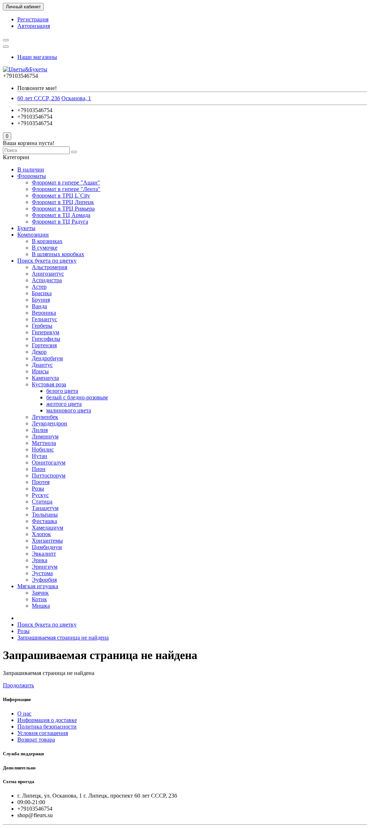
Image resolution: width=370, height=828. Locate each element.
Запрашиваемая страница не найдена (63, 637)
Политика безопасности (47, 726)
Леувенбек (45, 417)
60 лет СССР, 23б (38, 98)
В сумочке (44, 248)
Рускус (40, 495)
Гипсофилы (46, 339)
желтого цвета (64, 404)
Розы (38, 488)
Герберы (42, 326)
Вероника (44, 313)
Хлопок (41, 534)
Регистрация (32, 19)
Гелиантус (44, 319)
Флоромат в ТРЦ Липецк (63, 202)
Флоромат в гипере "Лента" (66, 189)
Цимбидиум (47, 547)
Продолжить (18, 685)
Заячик (40, 593)
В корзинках (47, 241)
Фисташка (44, 521)
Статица (42, 501)
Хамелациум (47, 528)
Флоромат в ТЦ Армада (61, 215)
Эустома (42, 573)
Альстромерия (49, 267)
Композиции (33, 235)
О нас (24, 713)
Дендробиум (47, 358)
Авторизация (33, 26)
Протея (41, 482)
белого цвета (62, 391)
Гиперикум (45, 332)
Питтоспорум (48, 475)
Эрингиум (44, 567)
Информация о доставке (47, 720)
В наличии (30, 169)
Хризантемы (47, 541)
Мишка (41, 606)
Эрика (39, 560)
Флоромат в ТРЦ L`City (61, 195)
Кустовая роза (49, 384)
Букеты (26, 228)
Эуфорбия (44, 580)
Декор (39, 352)
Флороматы (31, 176)
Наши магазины (37, 57)
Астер (39, 287)
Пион (39, 469)
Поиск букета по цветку (47, 261)
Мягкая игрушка (37, 586)
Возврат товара (36, 739)
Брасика (42, 293)
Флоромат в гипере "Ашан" (66, 182)
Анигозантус (48, 274)
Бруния (41, 300)
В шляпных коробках (58, 254)
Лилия (40, 430)
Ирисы (40, 371)
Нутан (39, 456)
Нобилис (43, 449)
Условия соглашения (42, 733)
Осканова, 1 (76, 98)
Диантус (42, 365)
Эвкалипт (44, 554)
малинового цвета (68, 410)
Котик (39, 599)
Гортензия (44, 345)
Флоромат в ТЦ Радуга (60, 221)
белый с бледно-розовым (77, 397)
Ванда (39, 306)
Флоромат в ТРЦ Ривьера (63, 208)
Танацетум (45, 508)
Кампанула (45, 378)
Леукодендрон (49, 423)
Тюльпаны (45, 514)
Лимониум (45, 436)
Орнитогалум (48, 462)
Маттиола (44, 443)
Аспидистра (47, 280)
